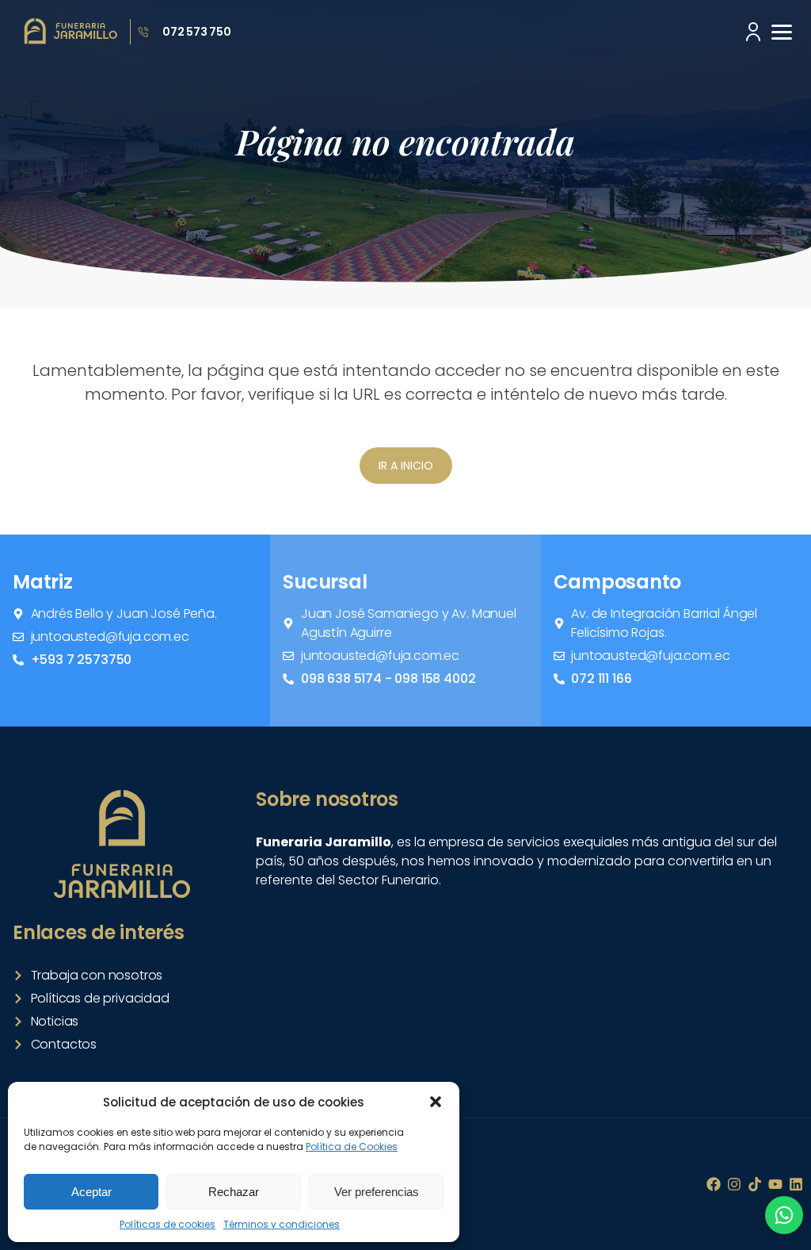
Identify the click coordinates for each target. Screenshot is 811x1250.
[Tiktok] (755, 1184)
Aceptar (91, 1191)
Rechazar (233, 1191)
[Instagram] (734, 1184)
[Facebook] (713, 1184)
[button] (436, 1102)
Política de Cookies (352, 1146)
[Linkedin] (796, 1184)
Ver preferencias (376, 1191)
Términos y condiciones (281, 1224)
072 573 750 (196, 32)
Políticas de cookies (167, 1224)
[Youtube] (775, 1184)
